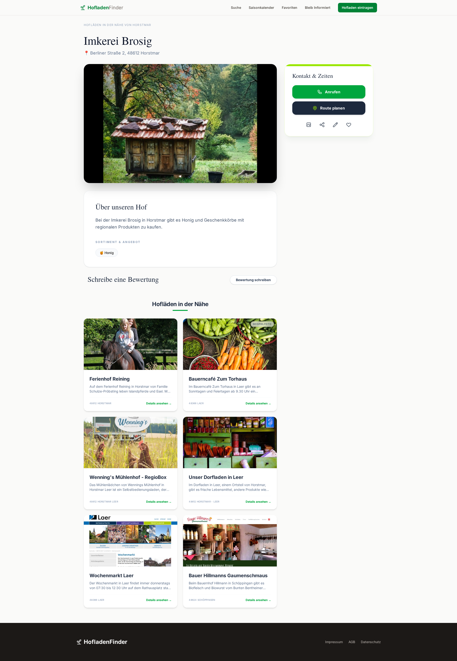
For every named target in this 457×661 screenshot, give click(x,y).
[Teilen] (322, 124)
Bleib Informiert (317, 7)
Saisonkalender (261, 7)
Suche (236, 7)
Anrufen (332, 91)
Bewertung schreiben (253, 280)
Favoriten (289, 7)
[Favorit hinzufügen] (348, 124)
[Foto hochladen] (308, 124)
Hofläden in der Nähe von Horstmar (117, 25)
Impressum (334, 642)
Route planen (332, 108)
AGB (351, 642)
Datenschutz (371, 642)
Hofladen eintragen (357, 7)
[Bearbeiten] (335, 124)
